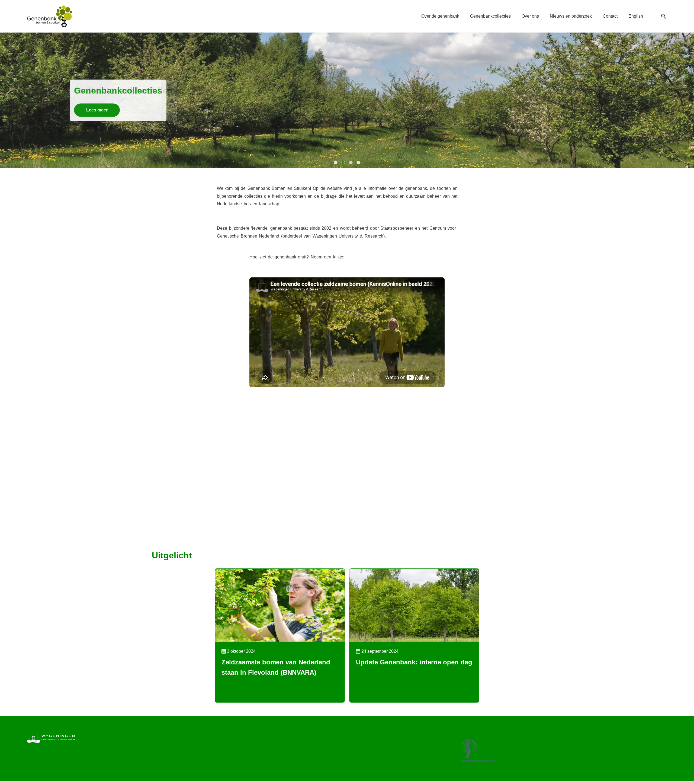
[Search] (663, 16)
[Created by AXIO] (662, 737)
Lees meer (97, 110)
